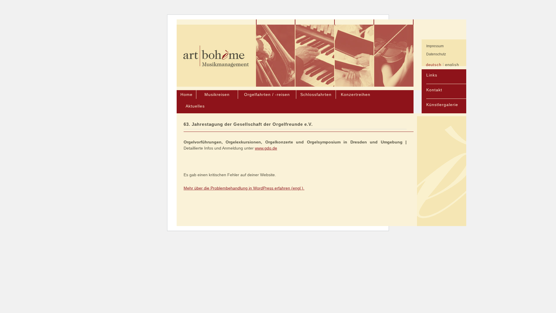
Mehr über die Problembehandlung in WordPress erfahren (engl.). (244, 188)
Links (431, 75)
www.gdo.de (266, 148)
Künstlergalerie (442, 104)
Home (186, 94)
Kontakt (434, 90)
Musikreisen (217, 94)
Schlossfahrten (316, 94)
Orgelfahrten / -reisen (267, 94)
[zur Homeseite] (216, 56)
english (452, 65)
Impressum (435, 46)
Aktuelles (195, 106)
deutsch (433, 65)
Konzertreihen (355, 94)
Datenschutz (436, 54)
